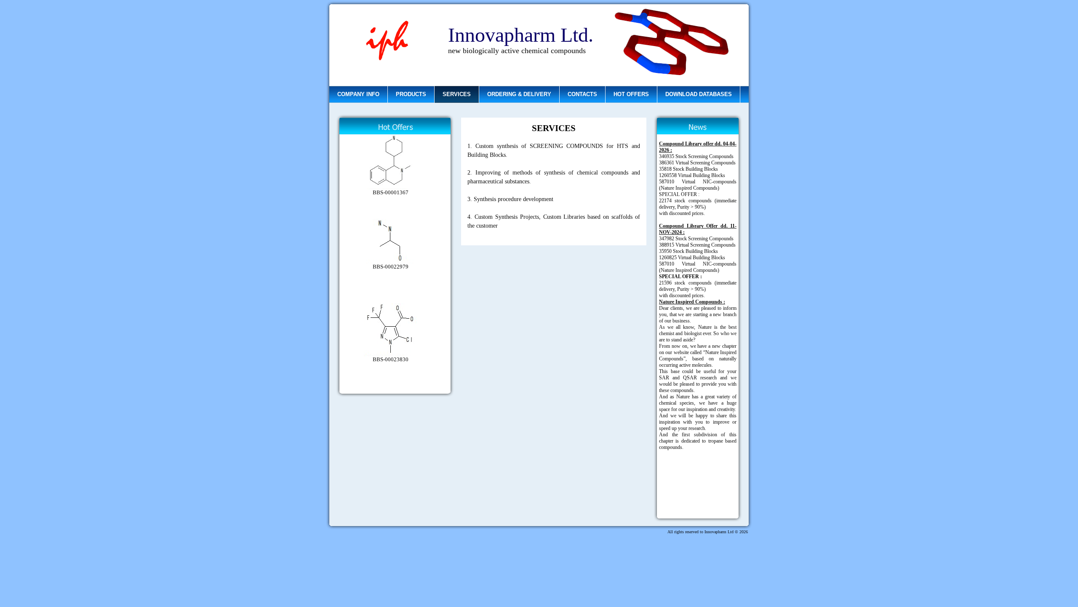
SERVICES (457, 94)
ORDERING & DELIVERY (519, 94)
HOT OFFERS (631, 94)
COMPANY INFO (358, 94)
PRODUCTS (411, 94)
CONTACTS (582, 94)
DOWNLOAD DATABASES (698, 94)
